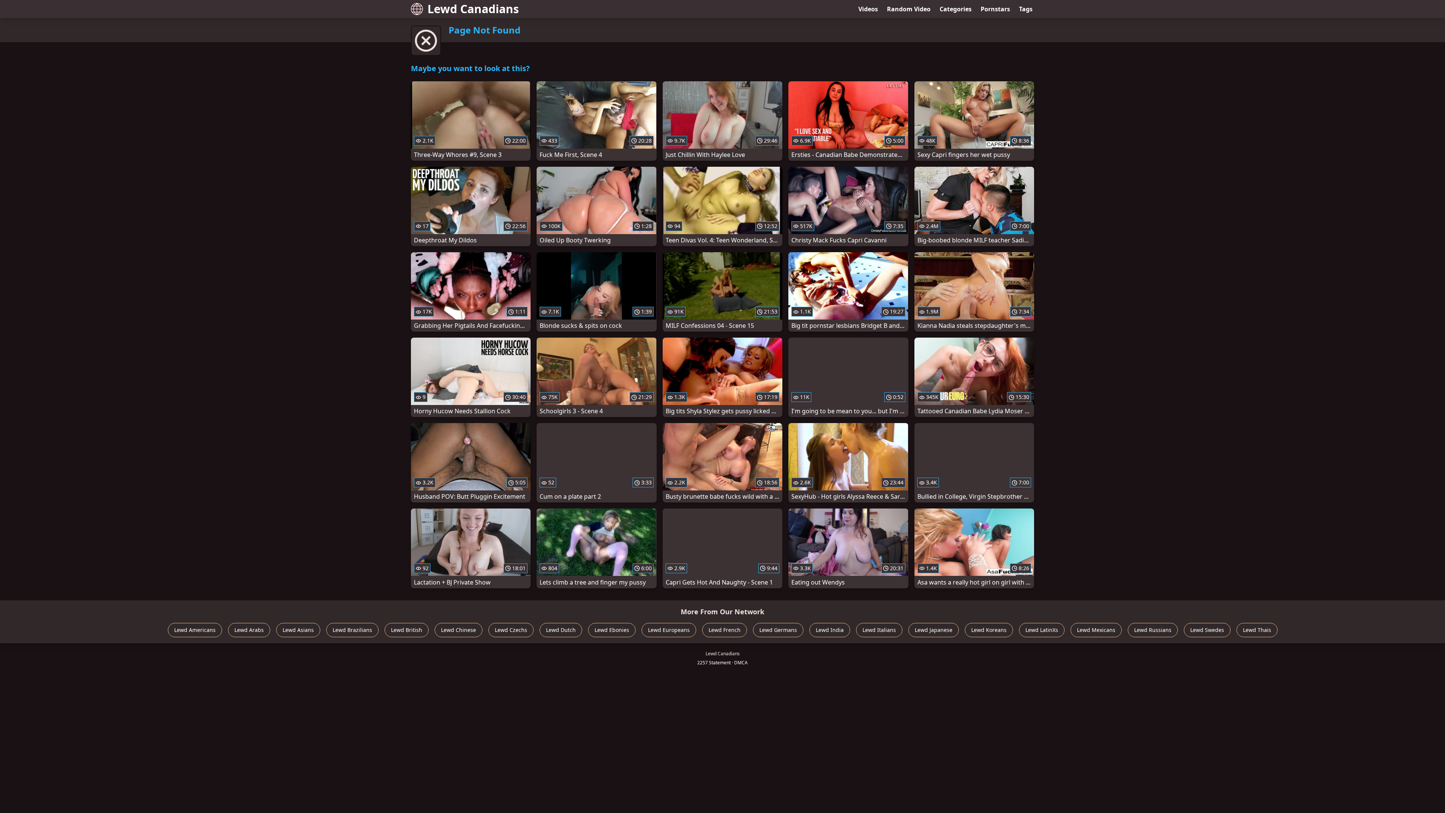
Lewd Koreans (989, 629)
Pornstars (995, 9)
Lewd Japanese (933, 629)
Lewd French (725, 629)
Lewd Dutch (561, 629)
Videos (868, 9)
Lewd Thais (1257, 629)
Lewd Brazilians (352, 629)
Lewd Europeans (669, 629)
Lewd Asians (298, 629)
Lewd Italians (879, 629)
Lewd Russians (1152, 629)
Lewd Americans (195, 629)
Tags (1026, 9)
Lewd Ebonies (612, 629)
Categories (956, 9)
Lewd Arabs (249, 629)
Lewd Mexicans (1096, 629)
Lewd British (406, 629)
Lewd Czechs (511, 629)
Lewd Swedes (1207, 629)
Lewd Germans (778, 629)
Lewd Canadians (473, 9)
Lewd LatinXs (1041, 629)
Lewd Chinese (458, 629)
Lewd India (830, 629)
